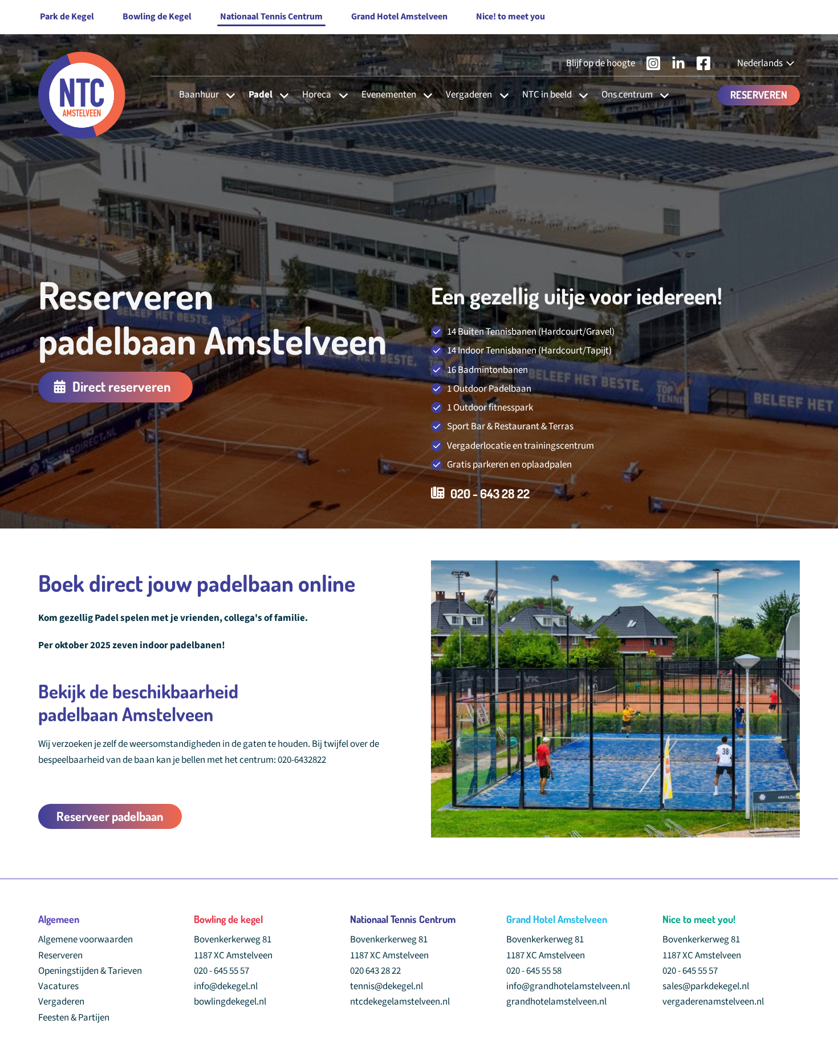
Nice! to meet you (510, 16)
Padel (260, 94)
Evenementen (388, 94)
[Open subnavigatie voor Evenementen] (424, 95)
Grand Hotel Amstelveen (399, 16)
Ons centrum (627, 94)
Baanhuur (199, 94)
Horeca (316, 94)
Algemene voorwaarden (85, 939)
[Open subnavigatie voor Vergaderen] (501, 95)
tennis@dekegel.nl (386, 986)
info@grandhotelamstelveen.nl (568, 986)
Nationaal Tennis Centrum (271, 16)
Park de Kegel (67, 16)
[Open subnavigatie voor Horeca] (340, 95)
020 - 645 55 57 (221, 971)
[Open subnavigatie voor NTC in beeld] (580, 95)
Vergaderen (469, 94)
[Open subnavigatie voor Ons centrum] (661, 95)
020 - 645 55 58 (534, 971)
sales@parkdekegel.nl (705, 986)
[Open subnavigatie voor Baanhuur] (227, 95)
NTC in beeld (547, 94)
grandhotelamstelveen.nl (556, 1002)
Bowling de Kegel (157, 16)
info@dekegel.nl (226, 986)
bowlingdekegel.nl (230, 1002)
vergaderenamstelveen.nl (713, 1002)
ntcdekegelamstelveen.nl (400, 1002)
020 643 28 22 (375, 971)
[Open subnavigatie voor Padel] (280, 95)
